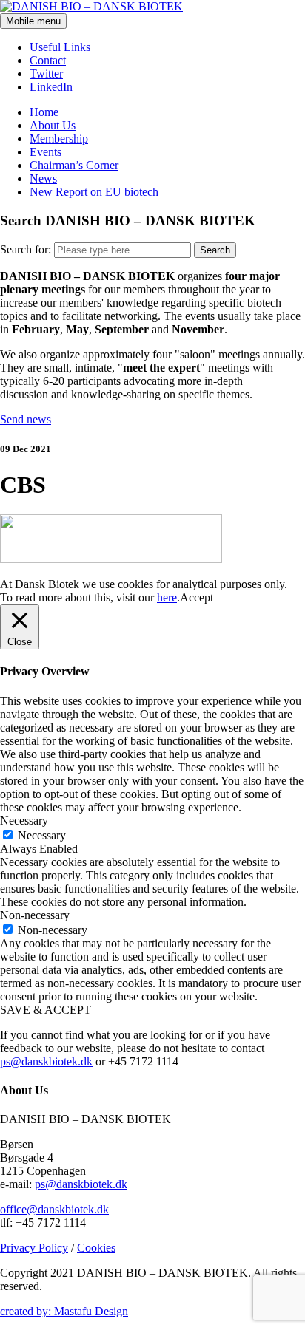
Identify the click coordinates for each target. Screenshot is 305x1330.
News (43, 178)
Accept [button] (196, 597)
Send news (25, 419)
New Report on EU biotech (94, 191)
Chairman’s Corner (74, 165)
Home (44, 112)
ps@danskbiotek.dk (46, 1061)
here (167, 597)
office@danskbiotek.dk (54, 1209)
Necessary (42, 835)
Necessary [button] (24, 820)
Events (45, 152)
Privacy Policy (34, 1247)
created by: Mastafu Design (64, 1311)
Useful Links (60, 47)
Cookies (96, 1247)
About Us (53, 125)
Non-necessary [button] (35, 915)
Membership (59, 138)
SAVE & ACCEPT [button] (45, 1009)
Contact (48, 60)
